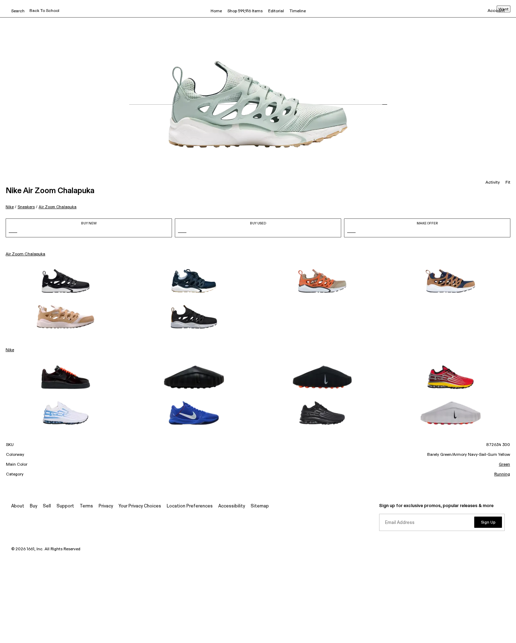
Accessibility (231, 506)
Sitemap (260, 506)
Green (504, 464)
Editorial (276, 11)
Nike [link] (10, 350)
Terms (86, 506)
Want (503, 9)
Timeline (298, 11)
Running (502, 474)
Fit (507, 183)
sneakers (26, 207)
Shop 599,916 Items (245, 11)
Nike (10, 207)
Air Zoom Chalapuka (58, 207)
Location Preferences (190, 506)
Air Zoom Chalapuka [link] (25, 254)
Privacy (106, 506)
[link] (66, 281)
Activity (492, 183)
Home (216, 11)
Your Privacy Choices (140, 506)
